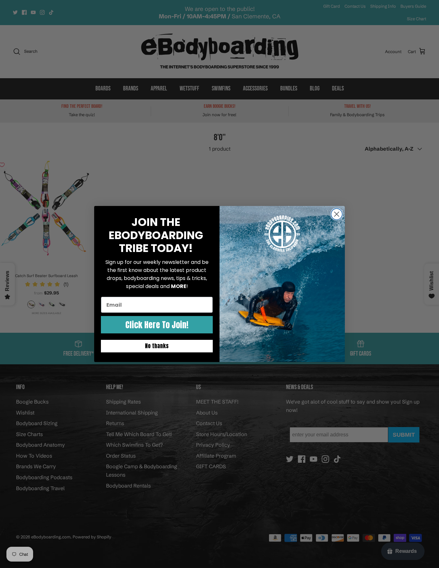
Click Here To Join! (156, 324)
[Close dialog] (336, 214)
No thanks (157, 346)
